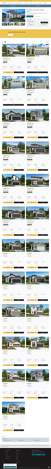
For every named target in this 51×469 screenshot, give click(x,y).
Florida (17, 457)
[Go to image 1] (10, 24)
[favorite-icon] (48, 10)
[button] (49, 467)
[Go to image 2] (16, 24)
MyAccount (7, 457)
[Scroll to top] (49, 465)
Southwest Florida (18, 462)
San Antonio (17, 456)
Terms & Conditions (8, 458)
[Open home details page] (13, 50)
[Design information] (7, 63)
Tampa (17, 463)
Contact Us (7, 452)
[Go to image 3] (22, 24)
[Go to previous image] (3, 15)
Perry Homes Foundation (8, 456)
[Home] (4, 3)
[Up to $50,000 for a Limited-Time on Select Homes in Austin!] (33, 0)
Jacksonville (17, 458)
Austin (16, 452)
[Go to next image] (24, 15)
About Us (7, 451)
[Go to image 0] (4, 24)
